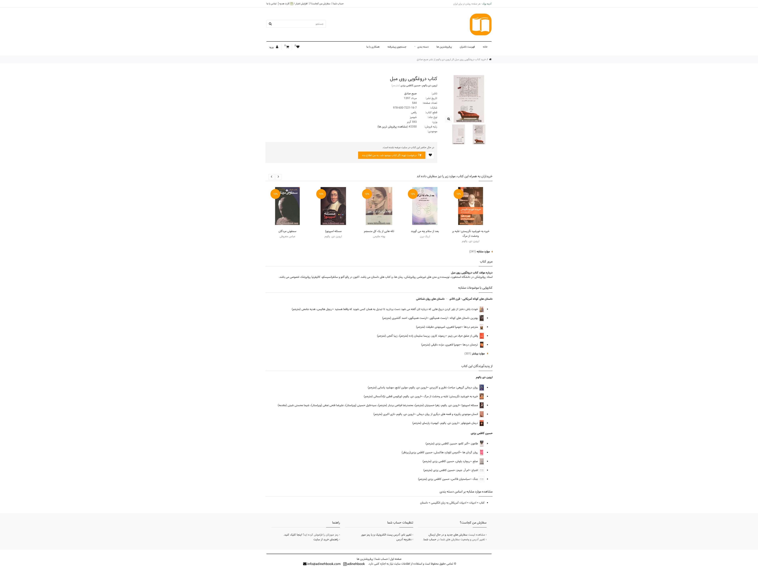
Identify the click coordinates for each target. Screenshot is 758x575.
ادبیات (472, 502)
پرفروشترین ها (444, 47)
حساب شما (338, 3)
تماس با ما (271, 3)
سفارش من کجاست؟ (320, 3)
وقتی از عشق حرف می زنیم (463, 335)
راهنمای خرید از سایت (325, 539)
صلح (476, 461)
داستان (424, 502)
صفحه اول (396, 559)
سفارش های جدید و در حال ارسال (448, 534)
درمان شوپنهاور (470, 423)
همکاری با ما (373, 47)
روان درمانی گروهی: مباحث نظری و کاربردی (454, 387)
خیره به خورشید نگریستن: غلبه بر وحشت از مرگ (470, 233)
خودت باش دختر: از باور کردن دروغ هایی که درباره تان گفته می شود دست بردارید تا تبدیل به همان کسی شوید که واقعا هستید (407, 309)
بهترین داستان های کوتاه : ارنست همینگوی (454, 318)
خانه (485, 47)
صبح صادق (410, 93)
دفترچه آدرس (404, 539)
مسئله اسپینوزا (333, 231)
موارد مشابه (483, 251)
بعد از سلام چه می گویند (425, 231)
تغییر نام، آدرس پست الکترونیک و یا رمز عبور (386, 534)
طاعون (475, 443)
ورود (271, 47)
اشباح (475, 470)
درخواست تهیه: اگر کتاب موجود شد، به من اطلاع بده (389, 155)
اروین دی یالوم (429, 85)
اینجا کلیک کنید (293, 534)
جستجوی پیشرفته (396, 47)
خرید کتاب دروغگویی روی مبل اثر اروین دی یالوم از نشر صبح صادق (451, 59)
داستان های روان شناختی (430, 299)
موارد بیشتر (478, 353)
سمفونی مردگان (287, 231)
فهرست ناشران (467, 47)
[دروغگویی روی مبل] (448, 119)
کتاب (482, 502)
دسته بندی (423, 47)
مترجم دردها (471, 327)
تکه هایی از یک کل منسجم (379, 231)
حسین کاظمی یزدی (411, 85)
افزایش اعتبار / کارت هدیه (293, 3)
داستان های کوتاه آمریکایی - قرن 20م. (471, 299)
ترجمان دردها (471, 344)
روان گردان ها (470, 452)
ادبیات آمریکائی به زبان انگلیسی (448, 502)
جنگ (476, 479)
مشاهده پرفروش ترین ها (392, 126)
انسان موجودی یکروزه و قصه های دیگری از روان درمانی (448, 414)
